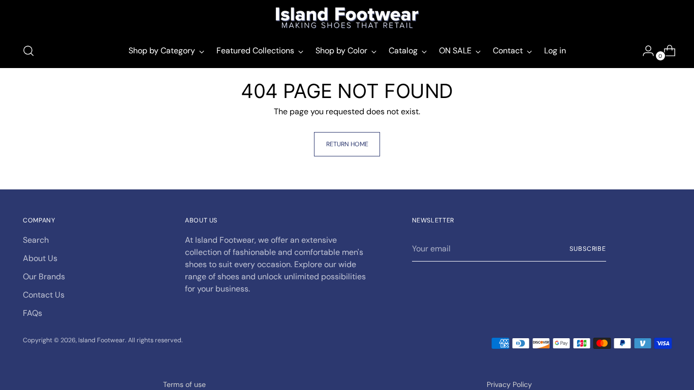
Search (36, 240)
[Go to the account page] (644, 51)
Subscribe (588, 249)
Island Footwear (101, 340)
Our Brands (44, 276)
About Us (40, 258)
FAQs (32, 313)
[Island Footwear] (347, 17)
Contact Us (44, 294)
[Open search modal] (28, 51)
